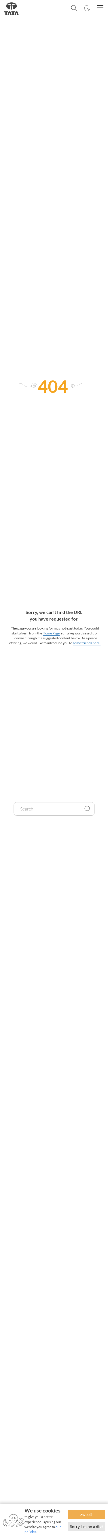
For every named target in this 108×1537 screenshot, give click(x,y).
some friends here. (87, 643)
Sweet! (86, 1514)
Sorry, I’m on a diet (86, 1526)
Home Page (51, 633)
